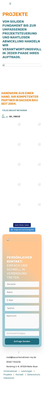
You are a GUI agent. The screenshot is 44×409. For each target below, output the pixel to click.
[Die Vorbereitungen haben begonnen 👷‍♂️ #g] (11, 191)
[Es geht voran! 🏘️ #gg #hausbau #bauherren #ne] (32, 171)
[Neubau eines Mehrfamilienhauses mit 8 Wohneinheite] (11, 171)
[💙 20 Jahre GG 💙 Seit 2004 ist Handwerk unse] (32, 131)
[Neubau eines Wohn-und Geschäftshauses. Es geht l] (32, 211)
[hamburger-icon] (39, 3)
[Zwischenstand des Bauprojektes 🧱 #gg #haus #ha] (11, 131)
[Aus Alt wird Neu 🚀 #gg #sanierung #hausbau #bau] (32, 151)
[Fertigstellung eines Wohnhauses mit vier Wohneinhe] (32, 191)
